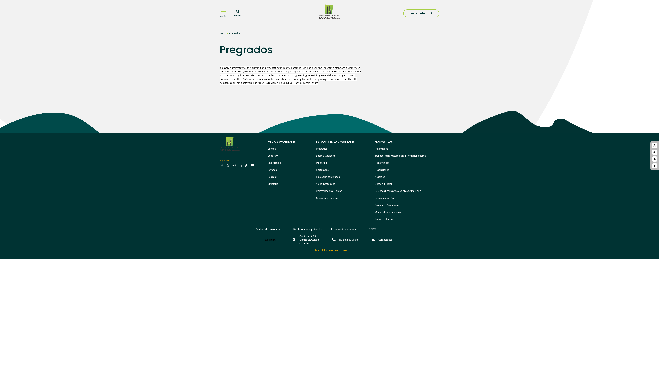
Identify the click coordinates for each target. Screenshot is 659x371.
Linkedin (240, 165)
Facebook (222, 165)
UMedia (272, 148)
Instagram (234, 165)
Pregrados (234, 33)
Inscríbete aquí (421, 13)
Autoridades (381, 148)
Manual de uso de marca (388, 212)
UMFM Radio (274, 162)
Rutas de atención (384, 219)
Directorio (273, 184)
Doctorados (322, 169)
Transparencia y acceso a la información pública (400, 155)
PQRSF (372, 229)
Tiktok (246, 165)
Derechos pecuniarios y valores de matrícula (398, 191)
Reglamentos (382, 162)
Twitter (228, 165)
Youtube (252, 165)
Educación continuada (328, 177)
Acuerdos (380, 177)
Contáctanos (385, 239)
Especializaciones (325, 155)
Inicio (222, 33)
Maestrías (321, 162)
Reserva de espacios (343, 229)
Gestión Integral (383, 184)
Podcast (272, 177)
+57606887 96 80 (348, 240)
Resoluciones (382, 169)
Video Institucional (326, 184)
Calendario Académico (387, 205)
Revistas (272, 169)
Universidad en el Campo (329, 191)
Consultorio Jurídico (327, 198)
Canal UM (273, 155)
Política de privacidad (268, 229)
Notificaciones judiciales (307, 229)
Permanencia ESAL (385, 198)
